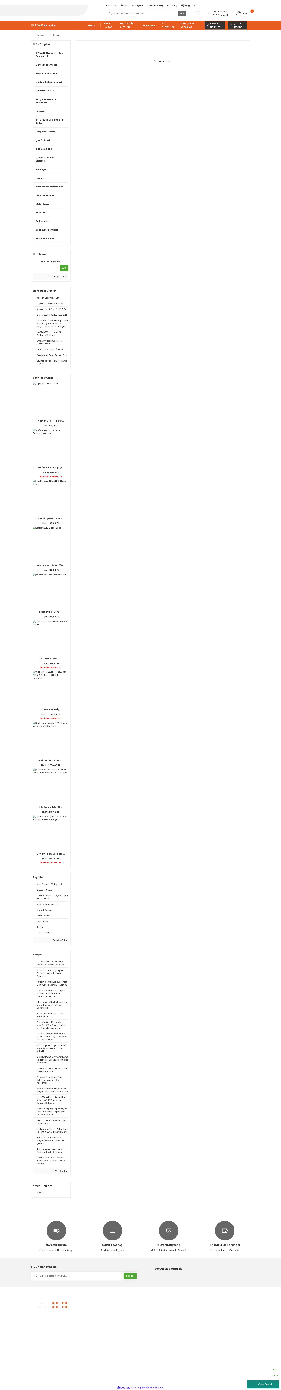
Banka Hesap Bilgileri (116, 1317)
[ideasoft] (123, 1387)
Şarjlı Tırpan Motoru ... (50, 760)
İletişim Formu (112, 1306)
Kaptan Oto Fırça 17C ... (51, 420)
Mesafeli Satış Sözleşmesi (168, 1332)
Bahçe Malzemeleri (214, 1301)
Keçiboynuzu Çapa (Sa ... (51, 565)
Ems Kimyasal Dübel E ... (51, 518)
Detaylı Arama (59, 276)
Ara (64, 268)
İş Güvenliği (211, 1332)
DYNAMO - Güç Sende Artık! (218, 1317)
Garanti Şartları (163, 1306)
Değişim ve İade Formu (167, 1327)
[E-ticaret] (140, 1387)
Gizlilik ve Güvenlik (164, 1301)
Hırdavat (209, 1327)
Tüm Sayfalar (60, 940)
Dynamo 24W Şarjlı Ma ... (51, 853)
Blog (108, 1332)
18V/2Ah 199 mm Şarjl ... (51, 467)
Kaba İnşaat (211, 1338)
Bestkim (56, 35)
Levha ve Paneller (213, 1343)
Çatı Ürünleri (211, 1312)
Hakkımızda (111, 1301)
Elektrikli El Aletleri (213, 1322)
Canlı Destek (265, 1384)
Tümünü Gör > (213, 1348)
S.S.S (108, 1327)
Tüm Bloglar (60, 1171)
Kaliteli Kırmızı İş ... (50, 709)
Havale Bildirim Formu (166, 1312)
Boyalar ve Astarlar (214, 1306)
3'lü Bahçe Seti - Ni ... (50, 806)
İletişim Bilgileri (113, 1312)
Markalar (110, 1322)
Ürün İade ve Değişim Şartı (168, 1322)
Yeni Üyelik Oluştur (164, 1317)
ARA (182, 13)
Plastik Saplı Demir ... (50, 611)
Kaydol (130, 1275)
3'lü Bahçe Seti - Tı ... (50, 658)
